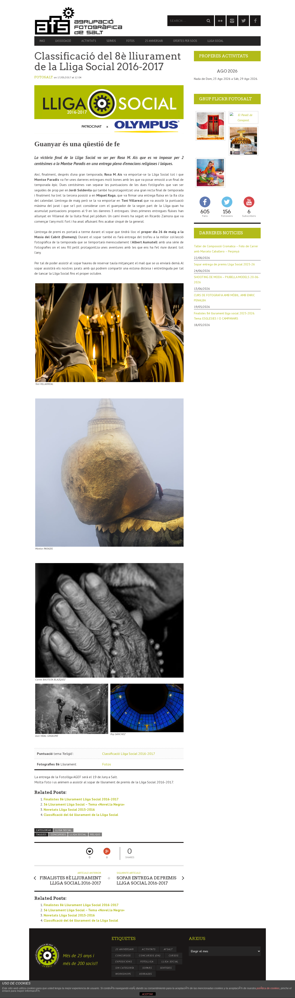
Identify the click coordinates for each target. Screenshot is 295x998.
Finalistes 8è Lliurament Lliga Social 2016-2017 (81, 799)
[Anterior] (200, 71)
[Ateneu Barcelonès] (243, 141)
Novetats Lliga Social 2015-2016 (69, 809)
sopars (147, 967)
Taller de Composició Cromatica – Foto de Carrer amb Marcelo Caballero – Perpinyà (226, 248)
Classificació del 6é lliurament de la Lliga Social (81, 814)
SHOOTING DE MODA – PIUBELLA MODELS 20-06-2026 (226, 279)
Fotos (130, 41)
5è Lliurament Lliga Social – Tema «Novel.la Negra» (84, 804)
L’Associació (63, 41)
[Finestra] (210, 126)
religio (95, 834)
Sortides (166, 967)
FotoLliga (147, 961)
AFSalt (168, 949)
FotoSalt (43, 77)
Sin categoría (124, 967)
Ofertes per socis (185, 41)
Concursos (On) (149, 955)
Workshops (123, 973)
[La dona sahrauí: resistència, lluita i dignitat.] (210, 172)
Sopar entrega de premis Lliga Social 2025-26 (224, 264)
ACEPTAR (147, 994)
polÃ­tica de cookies (268, 988)
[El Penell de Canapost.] (243, 117)
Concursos (58, 834)
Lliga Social (215, 41)
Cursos (174, 955)
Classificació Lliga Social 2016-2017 (128, 753)
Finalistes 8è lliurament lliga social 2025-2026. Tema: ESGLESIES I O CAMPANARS (224, 315)
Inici (42, 41)
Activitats (88, 41)
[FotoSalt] (91, 20)
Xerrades (145, 973)
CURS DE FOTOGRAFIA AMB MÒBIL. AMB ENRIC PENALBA (224, 297)
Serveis (111, 41)
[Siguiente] (254, 71)
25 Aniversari (154, 41)
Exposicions (123, 961)
